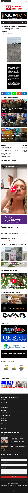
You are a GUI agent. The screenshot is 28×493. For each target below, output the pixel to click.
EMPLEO (4, 410)
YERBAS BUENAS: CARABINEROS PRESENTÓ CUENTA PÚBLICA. (13, 108)
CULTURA (4, 402)
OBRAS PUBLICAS (6, 415)
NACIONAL (4, 413)
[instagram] (22, 1)
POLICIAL (10, 33)
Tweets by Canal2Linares (7, 241)
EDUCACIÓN (5, 407)
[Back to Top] (14, 491)
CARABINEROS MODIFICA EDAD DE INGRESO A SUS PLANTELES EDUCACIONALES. (14, 123)
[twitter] (24, 1)
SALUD (3, 426)
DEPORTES (4, 405)
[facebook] (20, 1)
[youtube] (26, 1)
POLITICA (4, 420)
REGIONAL (4, 423)
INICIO (3, 22)
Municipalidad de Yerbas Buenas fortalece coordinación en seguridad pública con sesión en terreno (18, 440)
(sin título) (4, 435)
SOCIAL (4, 428)
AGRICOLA (4, 399)
